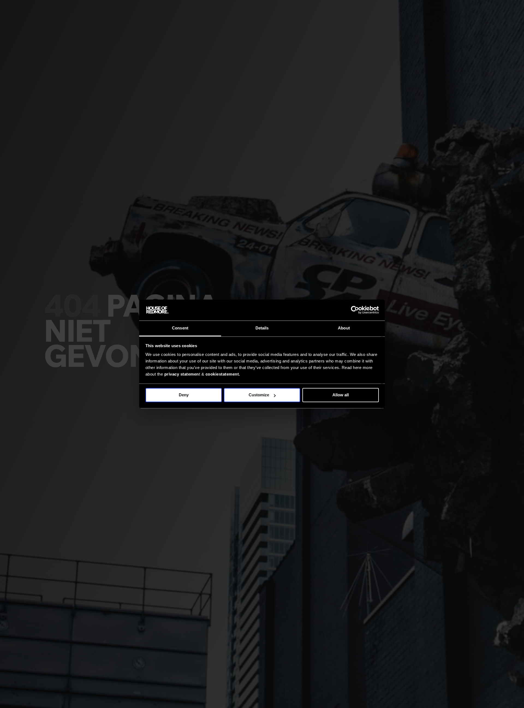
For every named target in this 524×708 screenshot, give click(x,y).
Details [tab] (262, 328)
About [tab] (344, 328)
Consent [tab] (180, 328)
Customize (259, 395)
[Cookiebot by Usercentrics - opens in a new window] (355, 310)
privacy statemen (181, 374)
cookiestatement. (223, 374)
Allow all (340, 395)
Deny (184, 395)
